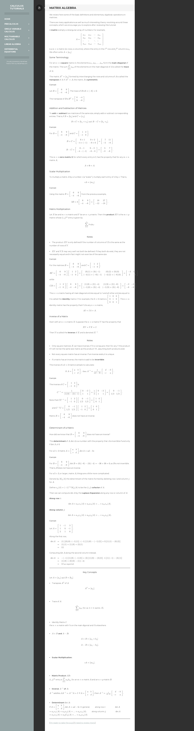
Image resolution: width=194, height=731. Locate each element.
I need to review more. (85, 723)
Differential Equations (11, 50)
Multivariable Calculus (12, 37)
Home (7, 19)
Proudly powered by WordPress (17, 61)
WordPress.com (22, 63)
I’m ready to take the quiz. (61, 723)
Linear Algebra (12, 44)
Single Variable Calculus (12, 30)
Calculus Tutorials (17, 7)
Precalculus (11, 24)
